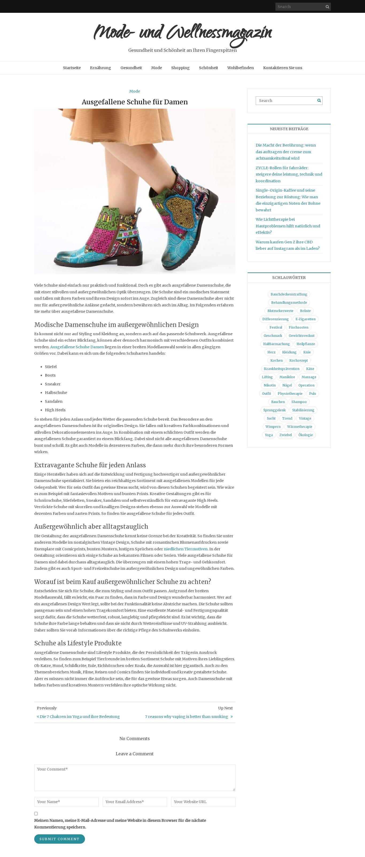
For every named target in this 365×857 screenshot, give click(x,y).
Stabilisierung (303, 410)
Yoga (269, 435)
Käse (310, 369)
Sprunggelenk (274, 410)
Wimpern (273, 427)
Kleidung (289, 352)
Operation (306, 385)
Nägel (287, 385)
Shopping (180, 67)
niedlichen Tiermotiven (186, 549)
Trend (287, 418)
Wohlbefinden (240, 67)
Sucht (271, 418)
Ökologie (305, 435)
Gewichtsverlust (301, 336)
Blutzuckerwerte (280, 311)
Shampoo (299, 402)
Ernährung (100, 67)
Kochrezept (298, 360)
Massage (309, 377)
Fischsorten (298, 327)
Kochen (276, 360)
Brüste (305, 311)
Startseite (72, 67)
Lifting (267, 377)
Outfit (266, 394)
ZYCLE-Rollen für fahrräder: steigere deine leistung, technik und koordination (289, 174)
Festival (276, 327)
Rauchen (278, 402)
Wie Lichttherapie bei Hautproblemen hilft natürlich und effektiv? (288, 226)
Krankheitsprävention (282, 369)
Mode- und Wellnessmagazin (183, 34)
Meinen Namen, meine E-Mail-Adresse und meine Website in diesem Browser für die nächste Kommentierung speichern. (120, 824)
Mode (156, 67)
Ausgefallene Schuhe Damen (77, 347)
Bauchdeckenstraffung (289, 294)
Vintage (305, 418)
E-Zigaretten (306, 319)
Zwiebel (285, 435)
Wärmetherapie (299, 427)
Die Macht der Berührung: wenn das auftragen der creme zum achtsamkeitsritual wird (286, 152)
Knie (307, 352)
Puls (312, 394)
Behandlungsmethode (289, 303)
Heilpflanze (306, 344)
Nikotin (270, 385)
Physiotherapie (290, 394)
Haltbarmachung (276, 344)
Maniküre (287, 377)
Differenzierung (275, 319)
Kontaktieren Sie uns (282, 67)
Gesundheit (131, 67)
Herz (271, 352)
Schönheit (208, 67)
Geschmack (273, 336)
